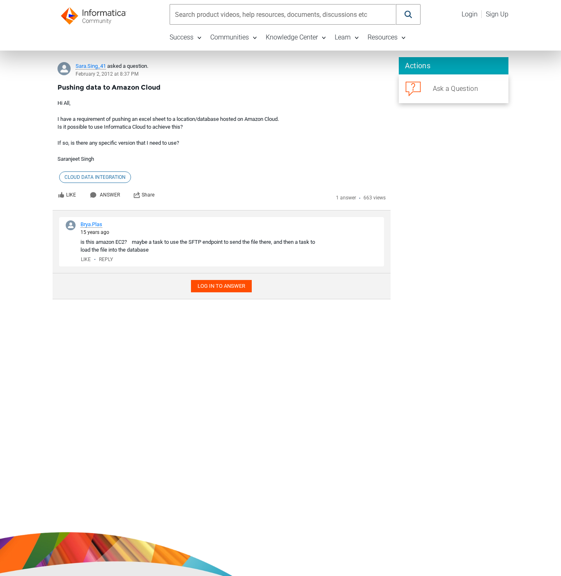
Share (148, 195)
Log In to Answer (221, 286)
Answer (110, 195)
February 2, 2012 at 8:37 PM (107, 74)
